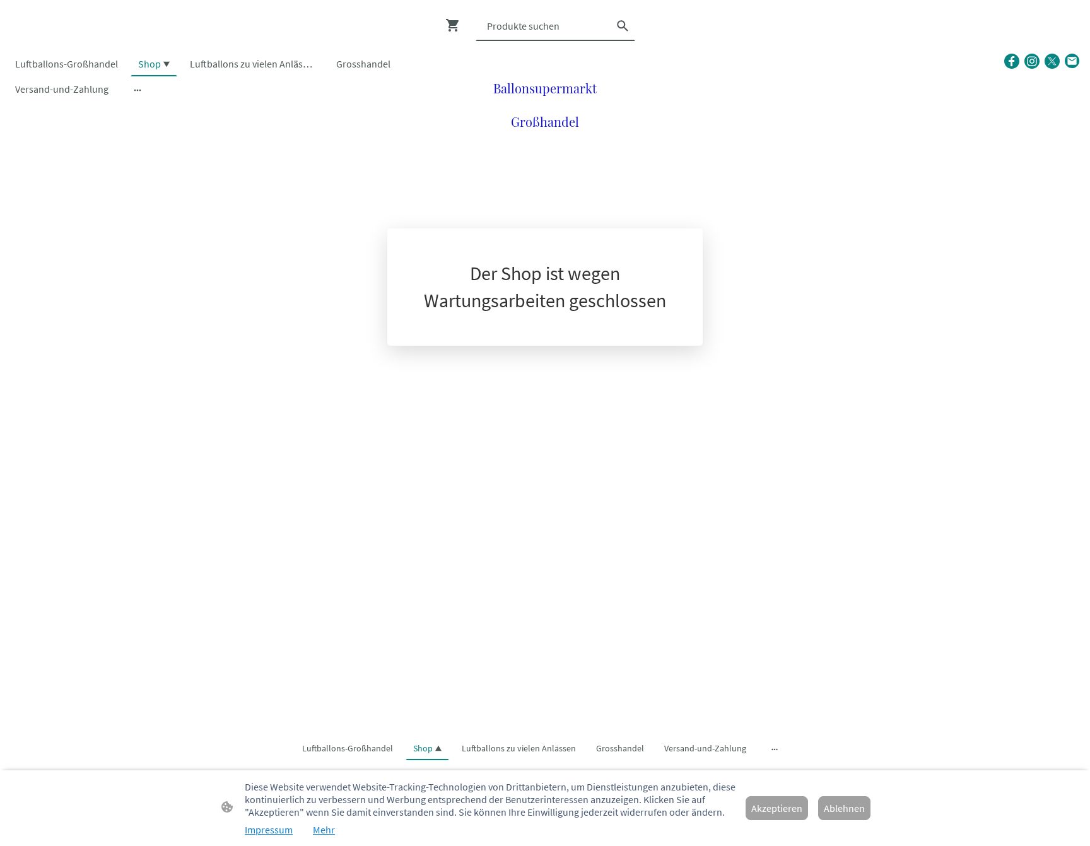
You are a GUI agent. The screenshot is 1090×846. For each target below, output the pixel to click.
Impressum (269, 829)
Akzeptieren (776, 808)
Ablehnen (844, 808)
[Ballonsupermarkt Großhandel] (544, 144)
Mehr (324, 829)
